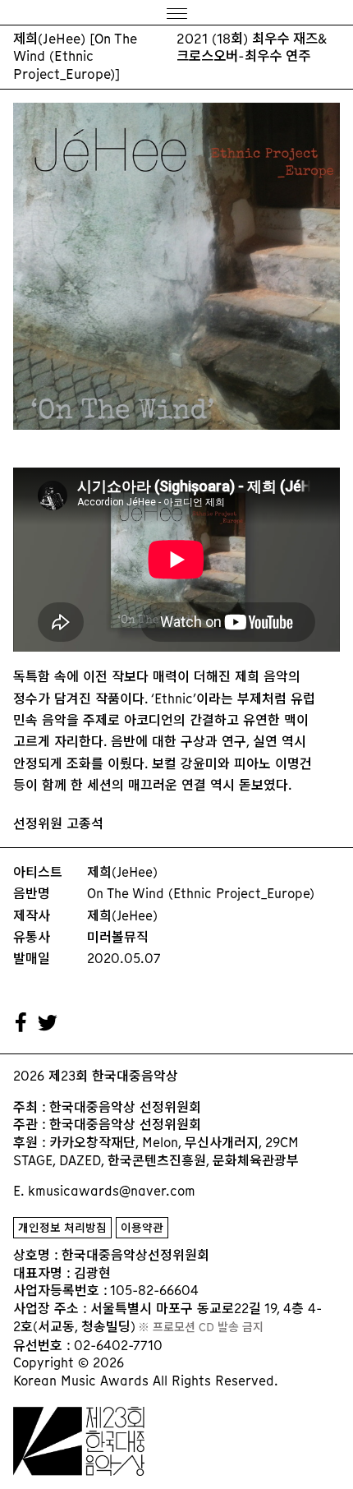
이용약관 (142, 1228)
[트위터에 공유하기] (48, 1023)
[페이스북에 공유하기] (21, 1023)
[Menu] (176, 12)
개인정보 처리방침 (62, 1228)
